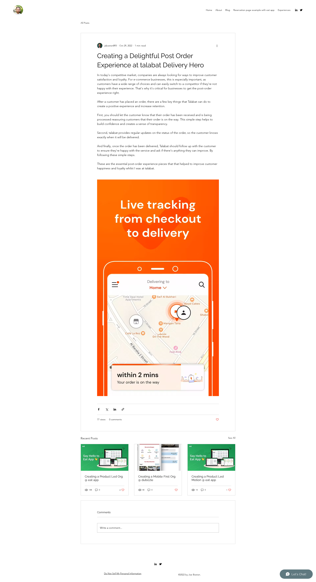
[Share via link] (122, 409)
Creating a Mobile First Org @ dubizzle (156, 478)
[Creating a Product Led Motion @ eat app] (211, 457)
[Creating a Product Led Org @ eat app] (104, 457)
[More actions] (217, 46)
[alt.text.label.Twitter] (301, 10)
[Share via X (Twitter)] (106, 409)
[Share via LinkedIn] (114, 409)
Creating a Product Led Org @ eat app (104, 478)
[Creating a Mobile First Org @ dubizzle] (158, 457)
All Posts (85, 22)
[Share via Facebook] (98, 409)
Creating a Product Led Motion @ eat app (208, 478)
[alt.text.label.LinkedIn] (296, 10)
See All (231, 437)
